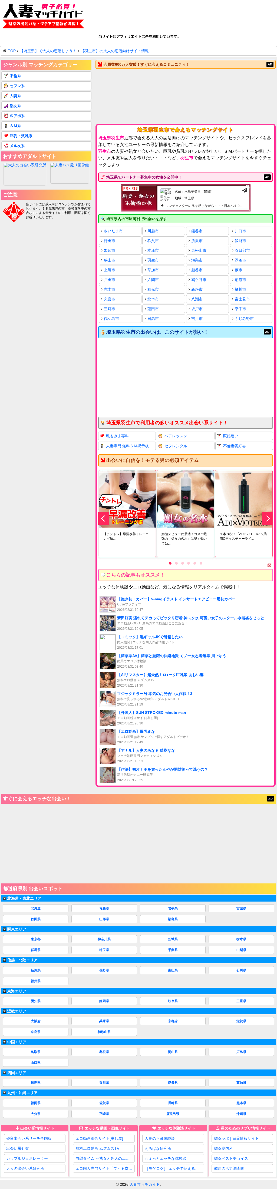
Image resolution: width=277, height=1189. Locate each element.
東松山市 (198, 250)
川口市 (240, 231)
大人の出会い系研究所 (25, 1168)
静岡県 (104, 1001)
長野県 (104, 970)
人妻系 (15, 96)
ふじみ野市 (244, 318)
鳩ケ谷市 (198, 279)
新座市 (197, 289)
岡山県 (173, 1052)
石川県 (241, 970)
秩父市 (153, 241)
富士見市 (242, 299)
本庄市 (153, 250)
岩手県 (173, 908)
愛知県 (36, 1001)
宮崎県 (104, 1114)
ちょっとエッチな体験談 (165, 1158)
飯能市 (240, 241)
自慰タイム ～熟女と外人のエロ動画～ (105, 1158)
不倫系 (15, 76)
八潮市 (197, 299)
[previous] (103, 518)
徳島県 (36, 1083)
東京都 (36, 939)
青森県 (104, 908)
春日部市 (242, 250)
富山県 (173, 970)
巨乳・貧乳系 (21, 136)
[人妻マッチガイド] (43, 17)
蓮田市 (153, 309)
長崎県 (173, 1103)
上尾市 (109, 270)
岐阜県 (173, 1001)
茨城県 (173, 939)
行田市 (109, 241)
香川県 (104, 1083)
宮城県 (241, 908)
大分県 (36, 1114)
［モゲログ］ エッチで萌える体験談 (174, 1168)
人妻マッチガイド (145, 1184)
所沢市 (197, 241)
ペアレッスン (175, 436)
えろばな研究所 (158, 1148)
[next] (267, 518)
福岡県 (36, 1103)
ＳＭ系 (15, 126)
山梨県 (241, 950)
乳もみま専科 (117, 436)
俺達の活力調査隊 (229, 1168)
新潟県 (36, 970)
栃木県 (241, 939)
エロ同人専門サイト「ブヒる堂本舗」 (105, 1168)
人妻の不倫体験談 (160, 1138)
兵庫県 (104, 1021)
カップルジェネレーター (27, 1158)
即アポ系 (17, 116)
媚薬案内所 (223, 1148)
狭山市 (109, 260)
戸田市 (109, 279)
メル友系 (17, 146)
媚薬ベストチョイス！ (233, 1158)
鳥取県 (36, 1052)
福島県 (173, 919)
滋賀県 (241, 1021)
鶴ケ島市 (111, 318)
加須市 (109, 250)
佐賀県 (104, 1103)
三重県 (241, 1001)
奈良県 (36, 1032)
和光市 (153, 289)
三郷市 (109, 309)
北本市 (153, 299)
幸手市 (240, 309)
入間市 (153, 279)
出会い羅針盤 (17, 1148)
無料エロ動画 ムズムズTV (97, 1148)
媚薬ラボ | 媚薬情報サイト (236, 1138)
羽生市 (153, 260)
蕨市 (238, 270)
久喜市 (109, 299)
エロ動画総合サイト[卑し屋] (99, 1138)
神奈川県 (104, 939)
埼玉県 (104, 950)
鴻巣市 (197, 260)
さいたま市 (113, 231)
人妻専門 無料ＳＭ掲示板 (127, 446)
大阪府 (36, 1021)
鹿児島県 (172, 1114)
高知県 (241, 1083)
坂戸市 (197, 309)
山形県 (104, 919)
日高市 (153, 318)
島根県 (104, 1052)
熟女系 (15, 106)
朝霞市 (240, 279)
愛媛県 (173, 1083)
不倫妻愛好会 (234, 446)
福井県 (36, 981)
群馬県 (36, 950)
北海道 (36, 908)
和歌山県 (104, 1032)
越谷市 (197, 270)
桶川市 (240, 289)
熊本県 (241, 1103)
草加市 (153, 270)
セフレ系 (17, 86)
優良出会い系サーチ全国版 (29, 1138)
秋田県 (36, 919)
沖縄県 (241, 1114)
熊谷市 (197, 231)
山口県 (36, 1063)
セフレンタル (175, 446)
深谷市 (240, 260)
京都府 (173, 1021)
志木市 (109, 289)
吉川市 (197, 318)
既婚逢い (230, 436)
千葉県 (173, 950)
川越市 (153, 231)
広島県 (241, 1052)
